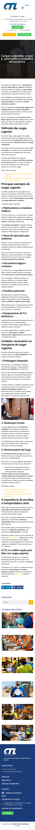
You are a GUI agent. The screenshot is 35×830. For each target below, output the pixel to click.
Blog (4, 796)
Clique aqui (18, 574)
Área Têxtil (6, 780)
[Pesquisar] (31, 602)
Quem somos (7, 766)
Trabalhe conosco (14, 793)
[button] (27, 7)
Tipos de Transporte (10, 784)
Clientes (5, 789)
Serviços (5, 777)
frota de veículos (14, 537)
